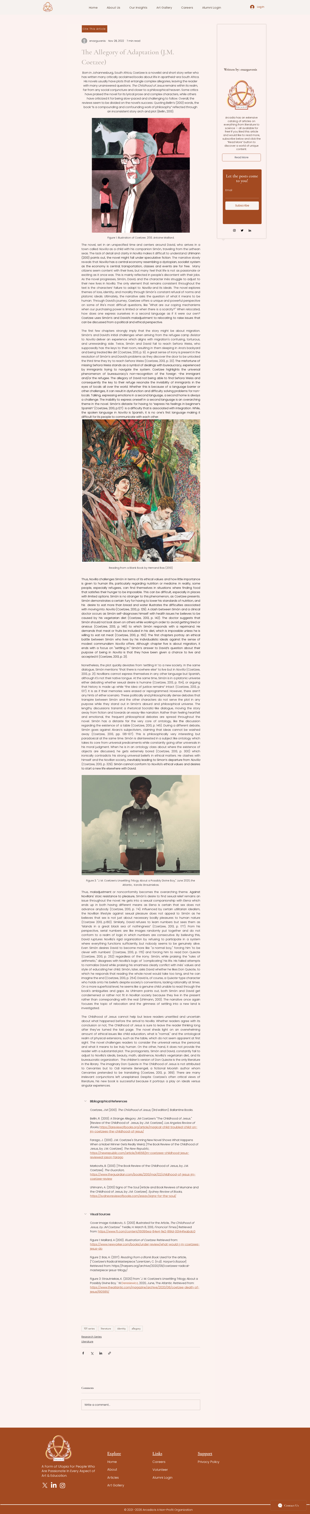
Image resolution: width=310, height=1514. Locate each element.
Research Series (91, 1337)
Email (228, 190)
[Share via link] (109, 1353)
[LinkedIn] (250, 230)
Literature (87, 1341)
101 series (89, 1328)
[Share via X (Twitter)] (92, 1353)
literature (106, 1328)
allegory (136, 1328)
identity (121, 1328)
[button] (113, 8)
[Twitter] (242, 230)
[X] (44, 1485)
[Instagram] (234, 230)
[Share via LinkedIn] (100, 1353)
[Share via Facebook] (83, 1353)
